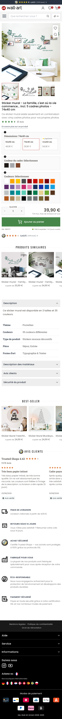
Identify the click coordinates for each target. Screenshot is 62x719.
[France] (7, 683)
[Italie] (11, 683)
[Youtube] (10, 665)
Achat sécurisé (19, 540)
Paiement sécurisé (20, 597)
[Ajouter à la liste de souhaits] (55, 28)
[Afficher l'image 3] (46, 91)
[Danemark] (19, 683)
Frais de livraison (20, 509)
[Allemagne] (3, 683)
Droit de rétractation (31, 627)
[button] (31, 52)
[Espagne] (28, 683)
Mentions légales (17, 624)
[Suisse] (24, 683)
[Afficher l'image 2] (28, 91)
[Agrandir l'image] (55, 34)
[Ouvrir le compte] (43, 8)
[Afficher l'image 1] (10, 91)
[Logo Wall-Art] (12, 8)
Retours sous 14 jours (23, 523)
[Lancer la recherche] (48, 16)
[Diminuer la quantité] (4, 211)
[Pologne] (36, 683)
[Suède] (32, 683)
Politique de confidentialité (40, 624)
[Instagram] (4, 665)
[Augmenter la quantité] (21, 211)
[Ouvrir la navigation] (4, 16)
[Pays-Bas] (15, 683)
